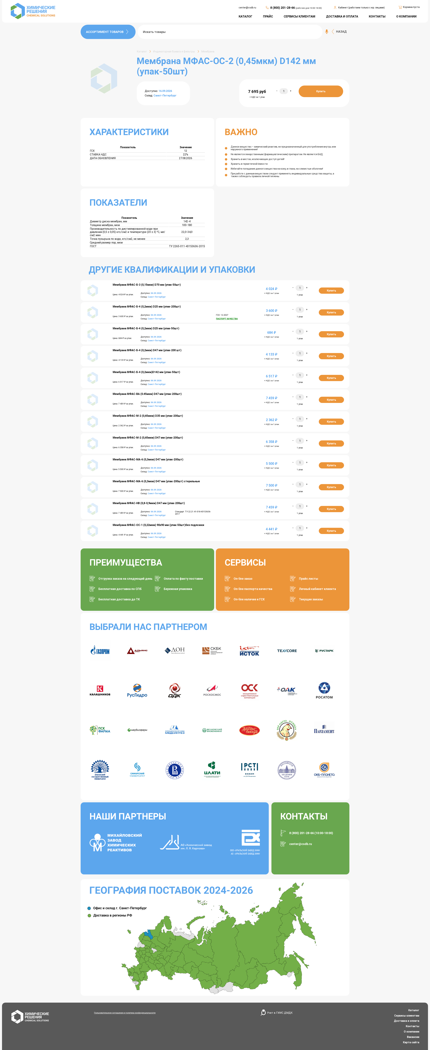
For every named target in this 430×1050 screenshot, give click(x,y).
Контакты (412, 1026)
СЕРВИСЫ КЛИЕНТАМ (299, 16)
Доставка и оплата (406, 1020)
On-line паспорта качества (253, 589)
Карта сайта (411, 1042)
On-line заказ (243, 578)
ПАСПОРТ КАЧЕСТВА (227, 319)
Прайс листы (308, 578)
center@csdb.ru (247, 7)
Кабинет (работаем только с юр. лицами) (361, 7)
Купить (321, 91)
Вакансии (413, 1037)
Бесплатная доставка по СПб (120, 589)
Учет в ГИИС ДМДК (280, 1012)
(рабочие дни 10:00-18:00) (308, 8)
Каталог (413, 1010)
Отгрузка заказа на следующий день (125, 578)
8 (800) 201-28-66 (282, 7)
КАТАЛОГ (245, 16)
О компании (411, 1031)
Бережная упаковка (178, 589)
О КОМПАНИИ (406, 16)
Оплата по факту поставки (183, 578)
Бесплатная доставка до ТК (119, 599)
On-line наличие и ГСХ (249, 599)
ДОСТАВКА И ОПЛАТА (342, 16)
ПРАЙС (268, 16)
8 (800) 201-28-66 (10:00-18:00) (311, 833)
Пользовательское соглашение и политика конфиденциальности (125, 1013)
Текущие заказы (311, 599)
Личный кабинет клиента (317, 589)
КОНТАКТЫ (377, 16)
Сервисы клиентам (406, 1015)
